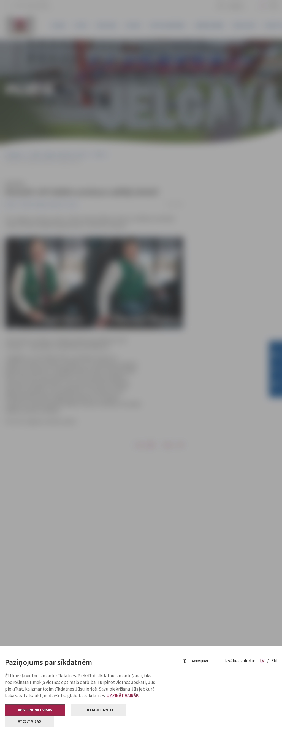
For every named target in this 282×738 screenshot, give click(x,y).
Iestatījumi (199, 661)
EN (274, 661)
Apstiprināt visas (35, 709)
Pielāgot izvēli (98, 709)
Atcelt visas (29, 721)
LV (262, 661)
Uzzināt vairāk (123, 695)
